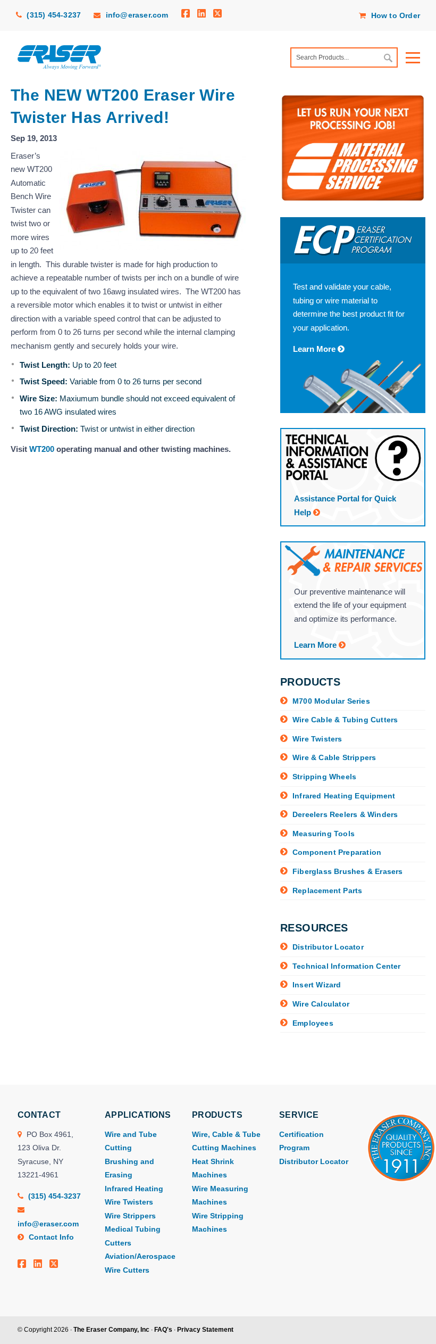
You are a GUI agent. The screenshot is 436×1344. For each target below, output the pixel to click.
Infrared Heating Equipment (343, 795)
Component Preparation (336, 852)
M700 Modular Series (331, 701)
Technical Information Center (346, 966)
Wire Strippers (130, 1215)
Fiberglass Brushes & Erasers (347, 871)
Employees (312, 1023)
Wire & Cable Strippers (334, 757)
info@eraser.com (137, 15)
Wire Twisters (317, 739)
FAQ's (163, 1329)
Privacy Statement (205, 1329)
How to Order (394, 15)
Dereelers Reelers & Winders (345, 814)
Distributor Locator (328, 947)
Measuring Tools (323, 833)
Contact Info (50, 1237)
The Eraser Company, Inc (111, 1329)
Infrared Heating (134, 1188)
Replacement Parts (327, 890)
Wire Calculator (320, 1004)
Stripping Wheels (324, 776)
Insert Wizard (316, 984)
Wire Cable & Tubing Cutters (345, 719)
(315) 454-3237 (52, 15)
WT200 (41, 449)
